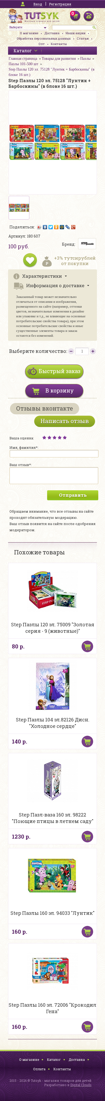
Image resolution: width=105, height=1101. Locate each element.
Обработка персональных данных (44, 38)
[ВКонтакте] (45, 227)
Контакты (59, 44)
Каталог (54, 1059)
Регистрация (60, 4)
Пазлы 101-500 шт (23, 64)
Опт (41, 44)
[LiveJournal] (68, 227)
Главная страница (23, 59)
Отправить (73, 495)
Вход (37, 4)
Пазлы (85, 59)
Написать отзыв (64, 421)
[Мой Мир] (62, 227)
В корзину (60, 390)
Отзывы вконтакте (44, 408)
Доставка (52, 33)
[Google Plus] (73, 227)
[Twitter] (51, 227)
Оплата (39, 1069)
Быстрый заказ (59, 370)
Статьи (83, 38)
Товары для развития (59, 59)
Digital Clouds (81, 1085)
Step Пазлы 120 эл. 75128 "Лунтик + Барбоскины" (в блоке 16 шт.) (51, 72)
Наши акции (75, 33)
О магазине (29, 33)
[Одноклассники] (56, 227)
